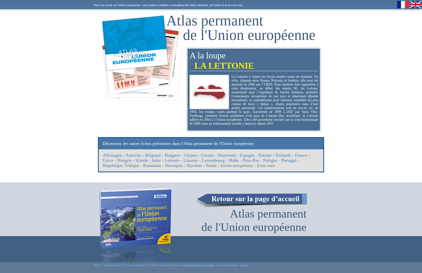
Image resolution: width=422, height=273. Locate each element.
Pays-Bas (251, 160)
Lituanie (190, 160)
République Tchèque (121, 165)
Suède (211, 165)
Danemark (227, 155)
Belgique (153, 155)
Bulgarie (172, 155)
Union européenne (237, 165)
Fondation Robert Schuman (198, 265)
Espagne (247, 155)
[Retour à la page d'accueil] (251, 200)
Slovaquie (174, 165)
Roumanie (152, 165)
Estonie (265, 155)
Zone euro (266, 165)
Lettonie (172, 160)
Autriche (133, 155)
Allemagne (112, 155)
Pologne (270, 160)
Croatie (207, 155)
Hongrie (124, 160)
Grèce (108, 160)
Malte (234, 160)
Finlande (283, 155)
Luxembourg (213, 160)
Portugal (288, 160)
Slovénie (194, 165)
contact (244, 265)
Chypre (190, 155)
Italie (156, 160)
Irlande (142, 160)
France (301, 155)
